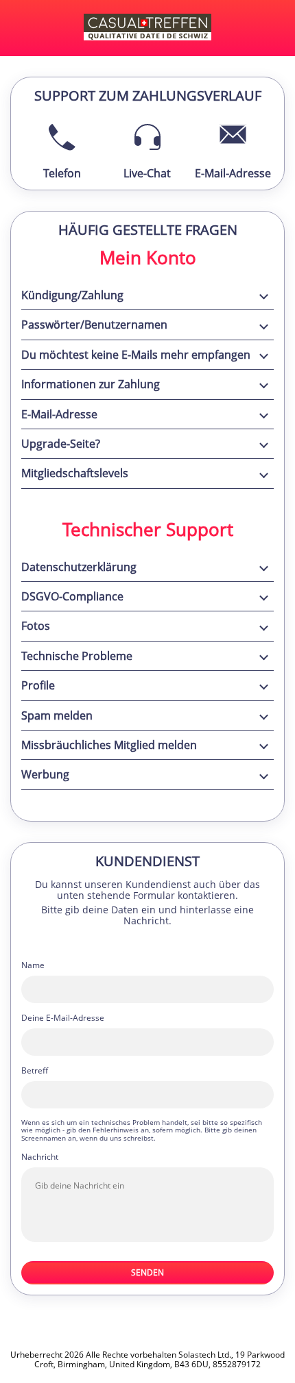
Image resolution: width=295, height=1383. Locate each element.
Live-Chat (147, 173)
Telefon (62, 173)
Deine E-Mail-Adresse (62, 1018)
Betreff (34, 1071)
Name (33, 965)
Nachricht (39, 1157)
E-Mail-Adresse (233, 173)
